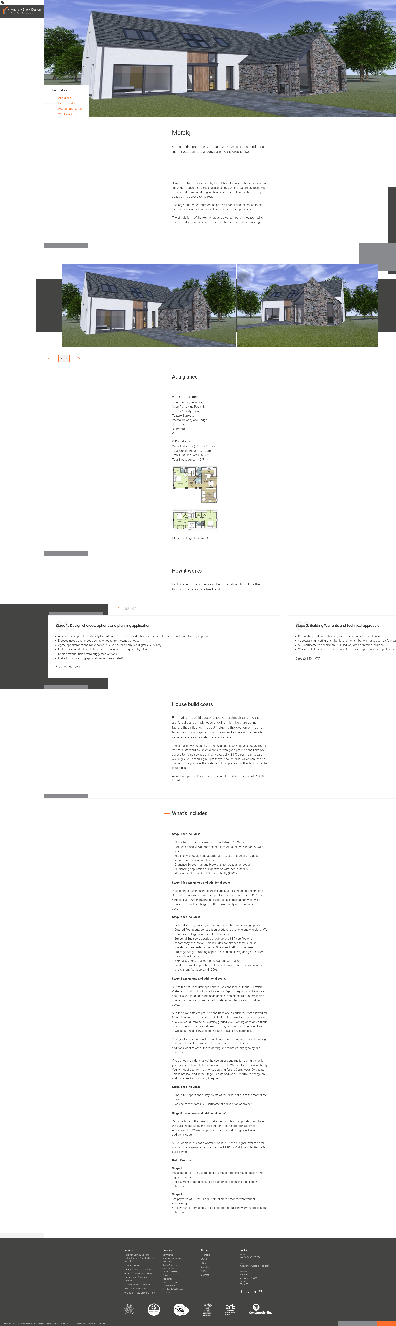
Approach (206, 1255)
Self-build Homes (168, 1286)
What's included (68, 114)
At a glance (65, 98)
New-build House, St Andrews (138, 1273)
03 (134, 609)
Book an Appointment (170, 1282)
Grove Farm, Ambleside (135, 1288)
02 (127, 609)
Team (203, 1263)
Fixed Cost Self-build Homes (173, 1289)
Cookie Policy (92, 1323)
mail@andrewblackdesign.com (254, 1266)
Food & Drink (167, 1262)
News (204, 1271)
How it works (66, 103)
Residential (167, 1279)
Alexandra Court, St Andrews (137, 1269)
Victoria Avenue (131, 1265)
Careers (205, 1267)
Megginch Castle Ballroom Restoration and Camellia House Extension (139, 1258)
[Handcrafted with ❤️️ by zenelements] (333, 1323)
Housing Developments (171, 1265)
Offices (165, 1275)
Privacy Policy (81, 1323)
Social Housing (168, 1268)
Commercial (168, 1255)
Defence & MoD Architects (172, 1258)
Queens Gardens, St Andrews (137, 1284)
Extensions (166, 1292)
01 (119, 609)
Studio (204, 1259)
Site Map (102, 1323)
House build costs (70, 108)
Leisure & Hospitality (170, 1272)
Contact (205, 1275)
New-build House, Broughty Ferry (139, 1293)
